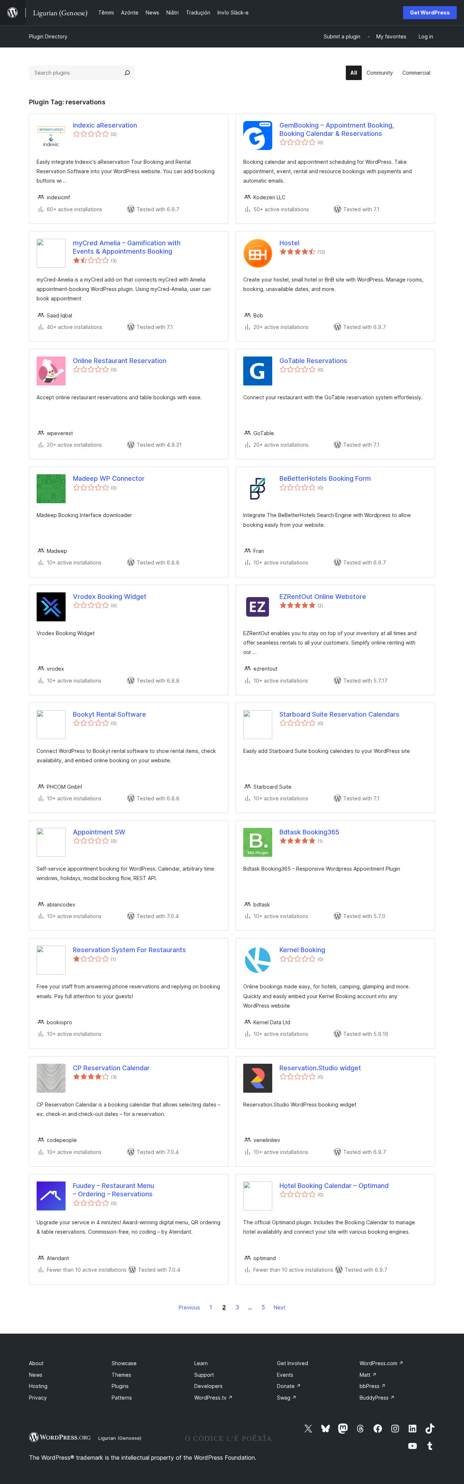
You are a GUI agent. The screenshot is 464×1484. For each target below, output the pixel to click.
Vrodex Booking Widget (109, 596)
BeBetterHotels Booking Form (325, 478)
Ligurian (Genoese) (119, 1438)
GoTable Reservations (313, 360)
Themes (121, 1375)
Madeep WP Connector (109, 478)
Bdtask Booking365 (309, 832)
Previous (189, 1307)
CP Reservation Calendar (111, 1068)
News (35, 1375)
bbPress (373, 1386)
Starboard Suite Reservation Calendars (339, 714)
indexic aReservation (105, 125)
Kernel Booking (302, 950)
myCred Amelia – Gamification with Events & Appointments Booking (127, 247)
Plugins (120, 1386)
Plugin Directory (48, 36)
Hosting (38, 1386)
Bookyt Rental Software (109, 714)
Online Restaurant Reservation (119, 360)
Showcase (124, 1363)
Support (204, 1375)
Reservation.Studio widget (320, 1068)
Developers (208, 1386)
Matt (368, 1375)
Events (285, 1375)
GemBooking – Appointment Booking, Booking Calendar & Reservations (336, 129)
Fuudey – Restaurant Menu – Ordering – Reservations (113, 1190)
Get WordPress (430, 12)
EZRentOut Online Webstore (322, 596)
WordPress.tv (213, 1398)
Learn (201, 1363)
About (36, 1363)
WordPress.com (381, 1363)
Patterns (122, 1398)
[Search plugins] (127, 73)
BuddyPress (377, 1398)
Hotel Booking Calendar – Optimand (334, 1185)
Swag (287, 1398)
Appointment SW (99, 832)
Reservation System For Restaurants (129, 950)
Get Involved (292, 1363)
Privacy (38, 1398)
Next (279, 1307)
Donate (289, 1386)
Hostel (289, 243)
